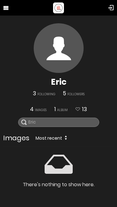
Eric (58, 82)
